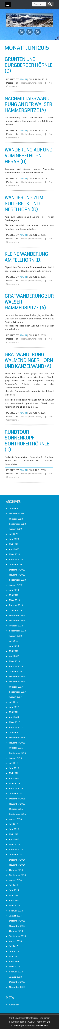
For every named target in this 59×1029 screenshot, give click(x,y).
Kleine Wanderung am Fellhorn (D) (26, 257)
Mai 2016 (13, 773)
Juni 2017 (14, 707)
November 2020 (17, 513)
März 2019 (14, 600)
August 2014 (15, 880)
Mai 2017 (13, 712)
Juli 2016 (13, 763)
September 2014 (17, 875)
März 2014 (14, 905)
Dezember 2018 (17, 615)
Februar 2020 (16, 559)
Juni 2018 (14, 646)
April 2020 (14, 549)
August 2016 (15, 758)
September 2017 (17, 692)
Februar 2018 (16, 666)
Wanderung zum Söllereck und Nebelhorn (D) (24, 203)
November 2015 (17, 804)
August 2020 (15, 529)
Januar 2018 (15, 671)
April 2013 (14, 961)
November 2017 (17, 681)
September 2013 (17, 936)
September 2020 (17, 524)
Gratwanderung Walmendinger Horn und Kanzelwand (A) (29, 360)
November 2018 (17, 620)
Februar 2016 (16, 788)
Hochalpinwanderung (31, 83)
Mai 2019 (13, 595)
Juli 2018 (13, 641)
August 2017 (15, 697)
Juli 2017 (13, 702)
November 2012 (17, 987)
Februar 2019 (16, 605)
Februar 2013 (16, 971)
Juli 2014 (13, 885)
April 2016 (14, 778)
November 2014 (17, 865)
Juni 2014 (14, 890)
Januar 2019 (15, 610)
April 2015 (14, 839)
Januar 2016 (15, 793)
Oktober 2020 (16, 519)
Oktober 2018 (16, 625)
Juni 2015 (14, 829)
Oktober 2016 (16, 747)
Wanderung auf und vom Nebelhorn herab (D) (29, 156)
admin (23, 79)
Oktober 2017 (16, 687)
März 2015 (14, 844)
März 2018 (14, 661)
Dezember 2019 (17, 569)
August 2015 (15, 819)
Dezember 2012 (17, 982)
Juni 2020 (14, 539)
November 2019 (17, 574)
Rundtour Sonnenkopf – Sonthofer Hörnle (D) (27, 441)
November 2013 (17, 926)
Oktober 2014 (16, 870)
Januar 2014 (15, 915)
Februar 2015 (16, 849)
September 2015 (17, 814)
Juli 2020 (13, 534)
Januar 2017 (15, 732)
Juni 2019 (14, 590)
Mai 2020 (13, 544)
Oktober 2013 (16, 931)
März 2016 (14, 783)
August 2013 (15, 941)
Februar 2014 (16, 910)
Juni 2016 (14, 768)
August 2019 (15, 585)
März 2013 (14, 966)
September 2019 (17, 580)
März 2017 (14, 722)
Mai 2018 (13, 651)
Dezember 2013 (17, 920)
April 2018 (14, 656)
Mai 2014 (13, 895)
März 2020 (14, 554)
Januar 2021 (15, 508)
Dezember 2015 (17, 798)
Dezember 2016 (17, 737)
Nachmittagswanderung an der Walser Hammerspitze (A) (28, 104)
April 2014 (14, 900)
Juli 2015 (13, 824)
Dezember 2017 (17, 676)
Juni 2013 (14, 951)
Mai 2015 (13, 834)
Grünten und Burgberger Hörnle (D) (28, 65)
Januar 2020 (15, 564)
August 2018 (15, 636)
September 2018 (17, 630)
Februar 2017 (16, 727)
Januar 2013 (15, 977)
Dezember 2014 (17, 860)
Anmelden (14, 1004)
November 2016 (17, 742)
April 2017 (14, 717)
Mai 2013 (13, 956)
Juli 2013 (13, 946)
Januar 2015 (15, 854)
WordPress (42, 1025)
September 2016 (17, 753)
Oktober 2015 (16, 809)
